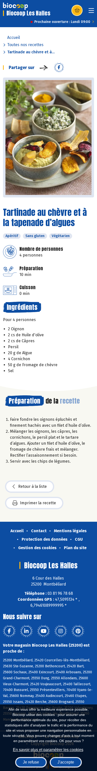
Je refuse (31, 762)
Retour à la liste (32, 486)
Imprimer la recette (38, 503)
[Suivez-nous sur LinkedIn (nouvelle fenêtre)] (26, 631)
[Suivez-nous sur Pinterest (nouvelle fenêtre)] (78, 631)
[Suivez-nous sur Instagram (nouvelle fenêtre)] (60, 631)
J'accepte (65, 762)
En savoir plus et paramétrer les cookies (48, 750)
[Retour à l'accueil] (15, 6)
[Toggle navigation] (91, 12)
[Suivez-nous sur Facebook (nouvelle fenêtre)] (9, 631)
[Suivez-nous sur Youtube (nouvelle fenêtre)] (43, 631)
